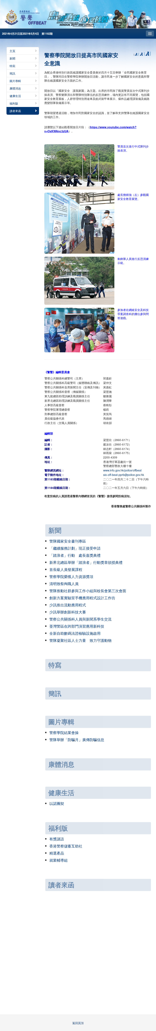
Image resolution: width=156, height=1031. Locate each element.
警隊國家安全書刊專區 (67, 541)
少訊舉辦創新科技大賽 (67, 611)
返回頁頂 (78, 1023)
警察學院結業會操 (64, 732)
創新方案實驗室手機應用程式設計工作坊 (82, 597)
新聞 (12, 58)
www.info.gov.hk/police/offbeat (122, 470)
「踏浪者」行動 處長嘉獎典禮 (75, 555)
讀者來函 (15, 111)
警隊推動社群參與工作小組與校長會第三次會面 (87, 590)
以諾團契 (56, 803)
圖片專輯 (15, 81)
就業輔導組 (58, 860)
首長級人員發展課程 (65, 569)
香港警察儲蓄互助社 (65, 845)
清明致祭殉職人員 (64, 583)
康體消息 (15, 88)
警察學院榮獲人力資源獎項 (71, 576)
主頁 (12, 51)
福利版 (14, 103)
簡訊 (12, 73)
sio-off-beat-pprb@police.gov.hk (123, 475)
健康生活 (15, 96)
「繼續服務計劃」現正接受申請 (75, 548)
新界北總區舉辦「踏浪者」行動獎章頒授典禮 (85, 562)
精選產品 (56, 853)
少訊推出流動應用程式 (67, 604)
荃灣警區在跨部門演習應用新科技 (76, 626)
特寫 (12, 66)
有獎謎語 (56, 838)
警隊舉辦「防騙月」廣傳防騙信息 (76, 739)
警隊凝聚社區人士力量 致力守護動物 (80, 640)
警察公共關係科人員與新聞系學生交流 (80, 619)
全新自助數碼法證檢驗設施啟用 (75, 633)
